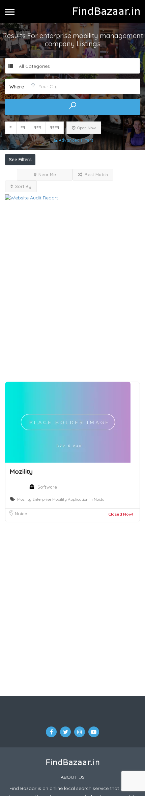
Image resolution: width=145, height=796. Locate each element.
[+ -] (72, 586)
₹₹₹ (37, 127)
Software (47, 463)
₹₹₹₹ (54, 127)
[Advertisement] (72, 278)
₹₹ (23, 127)
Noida (21, 490)
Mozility (21, 448)
